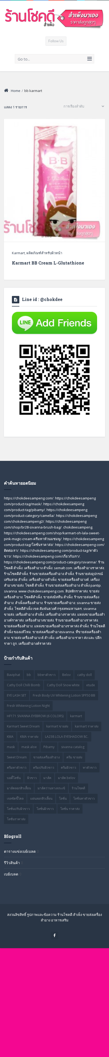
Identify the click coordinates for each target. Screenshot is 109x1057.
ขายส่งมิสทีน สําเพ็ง (57, 597)
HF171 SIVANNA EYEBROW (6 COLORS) (35, 716)
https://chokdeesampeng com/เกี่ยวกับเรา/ (46, 556)
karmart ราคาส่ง (86, 726)
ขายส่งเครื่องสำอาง (46, 757)
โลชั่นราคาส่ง (16, 819)
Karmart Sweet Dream (23, 726)
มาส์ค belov (66, 778)
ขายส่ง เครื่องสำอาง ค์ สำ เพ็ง (32, 637)
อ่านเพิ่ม (54, 214)
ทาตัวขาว (90, 767)
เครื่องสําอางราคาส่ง (61, 614)
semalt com (63, 567)
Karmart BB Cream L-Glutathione (48, 263)
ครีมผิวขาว (68, 767)
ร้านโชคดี (78, 788)
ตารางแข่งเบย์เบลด (20, 851)
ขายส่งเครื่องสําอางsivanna (53, 631)
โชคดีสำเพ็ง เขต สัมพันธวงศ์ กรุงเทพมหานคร (48, 608)
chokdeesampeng (77, 527)
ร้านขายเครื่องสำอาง (59, 602)
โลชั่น (63, 798)
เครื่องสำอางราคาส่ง (89, 567)
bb (29, 675)
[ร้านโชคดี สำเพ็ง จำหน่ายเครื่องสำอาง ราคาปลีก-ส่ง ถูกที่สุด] (54, 18)
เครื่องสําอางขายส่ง (39, 620)
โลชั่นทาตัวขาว (84, 798)
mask (11, 747)
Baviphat (13, 675)
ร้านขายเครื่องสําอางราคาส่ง (76, 620)
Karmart (18, 253)
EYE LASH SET (16, 695)
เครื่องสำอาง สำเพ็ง (38, 567)
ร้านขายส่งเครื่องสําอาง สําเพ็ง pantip (73, 585)
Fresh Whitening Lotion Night (28, 705)
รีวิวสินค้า (12, 862)
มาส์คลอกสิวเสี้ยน (19, 788)
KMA (10, 736)
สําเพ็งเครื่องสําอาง (29, 602)
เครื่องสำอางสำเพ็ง (42, 579)
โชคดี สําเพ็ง (34, 585)
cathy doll (84, 675)
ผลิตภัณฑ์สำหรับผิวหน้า (44, 253)
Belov (66, 675)
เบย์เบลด (11, 874)
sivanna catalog (72, 747)
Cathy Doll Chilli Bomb (23, 685)
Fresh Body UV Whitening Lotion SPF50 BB (64, 695)
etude (90, 685)
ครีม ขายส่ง (74, 757)
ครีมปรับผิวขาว (43, 767)
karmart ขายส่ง (57, 726)
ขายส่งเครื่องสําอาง (18, 626)
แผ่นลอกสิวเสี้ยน (41, 798)
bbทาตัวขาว (47, 675)
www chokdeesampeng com (41, 591)
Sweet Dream (17, 757)
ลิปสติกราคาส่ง (76, 591)
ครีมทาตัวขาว (16, 767)
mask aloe (29, 747)
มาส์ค (47, 778)
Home (15, 90)
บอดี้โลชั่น (14, 778)
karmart (76, 716)
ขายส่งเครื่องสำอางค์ (73, 579)
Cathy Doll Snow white (63, 685)
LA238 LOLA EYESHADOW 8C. (66, 736)
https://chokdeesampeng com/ (28, 498)
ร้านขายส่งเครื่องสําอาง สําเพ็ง (51, 573)
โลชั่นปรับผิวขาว (18, 808)
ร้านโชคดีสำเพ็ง (16, 573)
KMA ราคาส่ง (29, 736)
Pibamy (48, 747)
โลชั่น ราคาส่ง (70, 808)
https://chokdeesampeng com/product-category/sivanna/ (50, 562)
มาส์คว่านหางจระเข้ (51, 788)
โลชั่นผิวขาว (45, 808)
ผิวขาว (32, 778)
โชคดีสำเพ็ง (33, 597)
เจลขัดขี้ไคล (15, 798)
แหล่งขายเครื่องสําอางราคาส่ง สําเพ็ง (61, 626)
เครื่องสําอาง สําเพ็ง (30, 614)
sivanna (10, 591)
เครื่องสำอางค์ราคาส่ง (35, 643)
